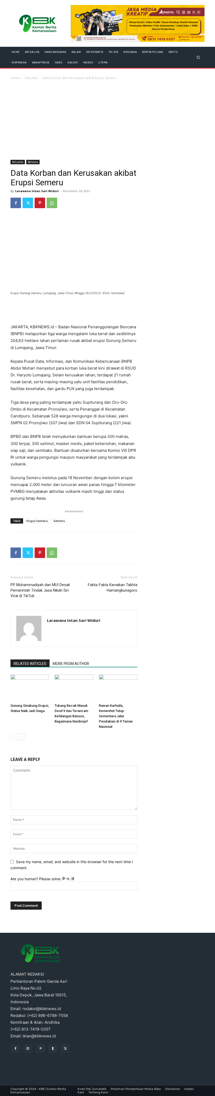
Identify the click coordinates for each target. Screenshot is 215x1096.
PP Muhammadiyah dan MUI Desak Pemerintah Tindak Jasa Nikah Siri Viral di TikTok (40, 590)
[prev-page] (13, 737)
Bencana (33, 162)
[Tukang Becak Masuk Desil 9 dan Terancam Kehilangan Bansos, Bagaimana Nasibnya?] (74, 687)
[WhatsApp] (52, 203)
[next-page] (22, 737)
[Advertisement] (107, 120)
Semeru (59, 521)
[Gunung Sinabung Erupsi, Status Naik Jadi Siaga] (29, 687)
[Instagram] (28, 1048)
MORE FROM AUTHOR (71, 664)
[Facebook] (15, 203)
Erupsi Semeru (37, 521)
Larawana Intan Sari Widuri (37, 191)
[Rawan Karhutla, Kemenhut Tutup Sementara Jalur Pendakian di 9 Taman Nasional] (118, 687)
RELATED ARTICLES (30, 664)
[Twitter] (28, 203)
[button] (198, 57)
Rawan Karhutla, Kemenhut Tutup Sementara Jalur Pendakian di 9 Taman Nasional (116, 716)
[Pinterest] (40, 203)
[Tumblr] (53, 1048)
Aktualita (31, 78)
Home (15, 78)
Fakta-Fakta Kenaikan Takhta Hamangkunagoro (112, 587)
